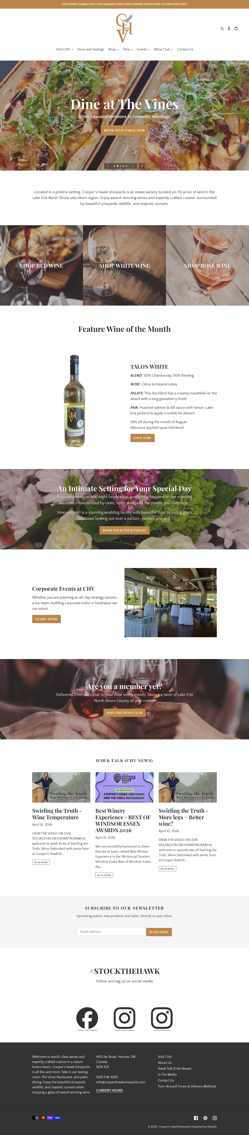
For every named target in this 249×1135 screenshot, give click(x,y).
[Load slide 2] (118, 166)
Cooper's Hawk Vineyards (174, 1126)
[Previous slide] (108, 166)
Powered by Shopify (204, 1126)
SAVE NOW (142, 438)
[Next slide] (133, 166)
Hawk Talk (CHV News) (174, 1069)
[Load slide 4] (124, 166)
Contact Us (166, 1080)
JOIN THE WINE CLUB (124, 713)
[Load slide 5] (127, 166)
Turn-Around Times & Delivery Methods (187, 1086)
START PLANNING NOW (124, 150)
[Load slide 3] (121, 166)
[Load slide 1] (115, 166)
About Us (165, 1063)
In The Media (167, 1074)
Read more (41, 862)
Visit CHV (165, 1057)
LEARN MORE (46, 619)
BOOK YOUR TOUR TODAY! (124, 530)
